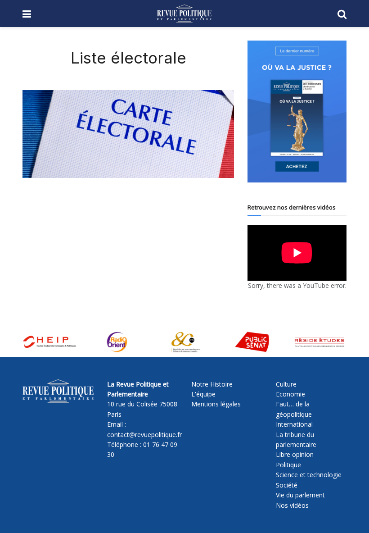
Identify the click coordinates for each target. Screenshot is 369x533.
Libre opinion (295, 454)
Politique (288, 464)
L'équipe (203, 394)
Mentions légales (216, 404)
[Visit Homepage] (184, 14)
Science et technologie (309, 474)
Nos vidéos (292, 505)
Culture (286, 384)
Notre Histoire (212, 384)
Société (286, 485)
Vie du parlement (300, 495)
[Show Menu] (26, 13)
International (294, 424)
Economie (290, 394)
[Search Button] (342, 13)
